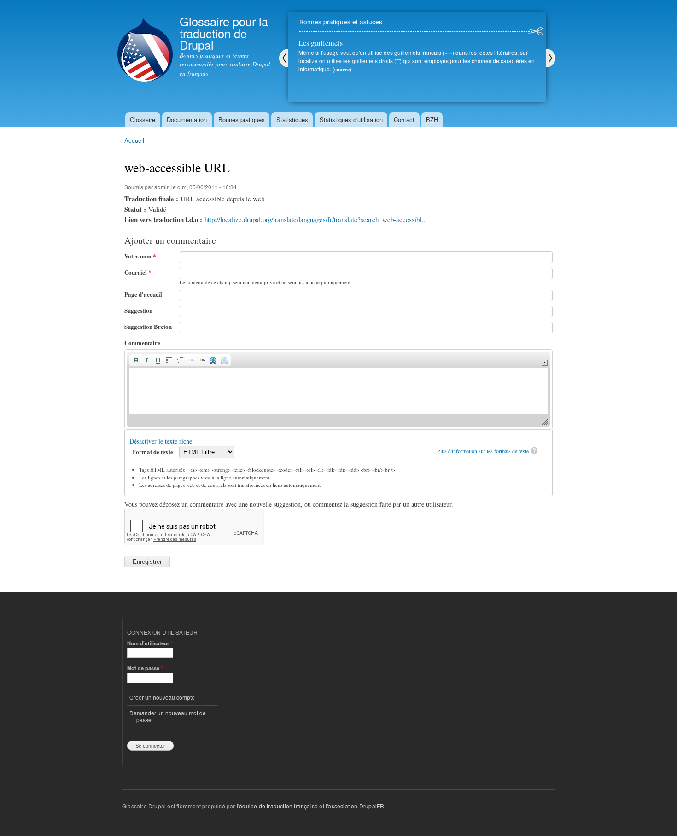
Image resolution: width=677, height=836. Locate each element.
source (342, 69)
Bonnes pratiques (241, 119)
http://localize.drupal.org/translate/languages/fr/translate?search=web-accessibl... (315, 219)
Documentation (187, 119)
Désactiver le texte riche (160, 441)
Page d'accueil (143, 294)
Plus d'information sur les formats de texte (483, 451)
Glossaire (142, 119)
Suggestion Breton (148, 326)
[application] (338, 389)
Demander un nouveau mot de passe (167, 716)
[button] (135, 360)
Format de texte (154, 451)
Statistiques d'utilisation (351, 119)
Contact (404, 119)
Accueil (134, 140)
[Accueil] (145, 42)
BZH (432, 119)
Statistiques (292, 119)
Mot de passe (145, 668)
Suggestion (138, 310)
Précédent (283, 58)
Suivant (550, 58)
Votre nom (140, 255)
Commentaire (142, 342)
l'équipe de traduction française (277, 806)
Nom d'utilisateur (149, 643)
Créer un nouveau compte (162, 697)
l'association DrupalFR (355, 806)
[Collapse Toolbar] (545, 363)
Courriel (138, 272)
